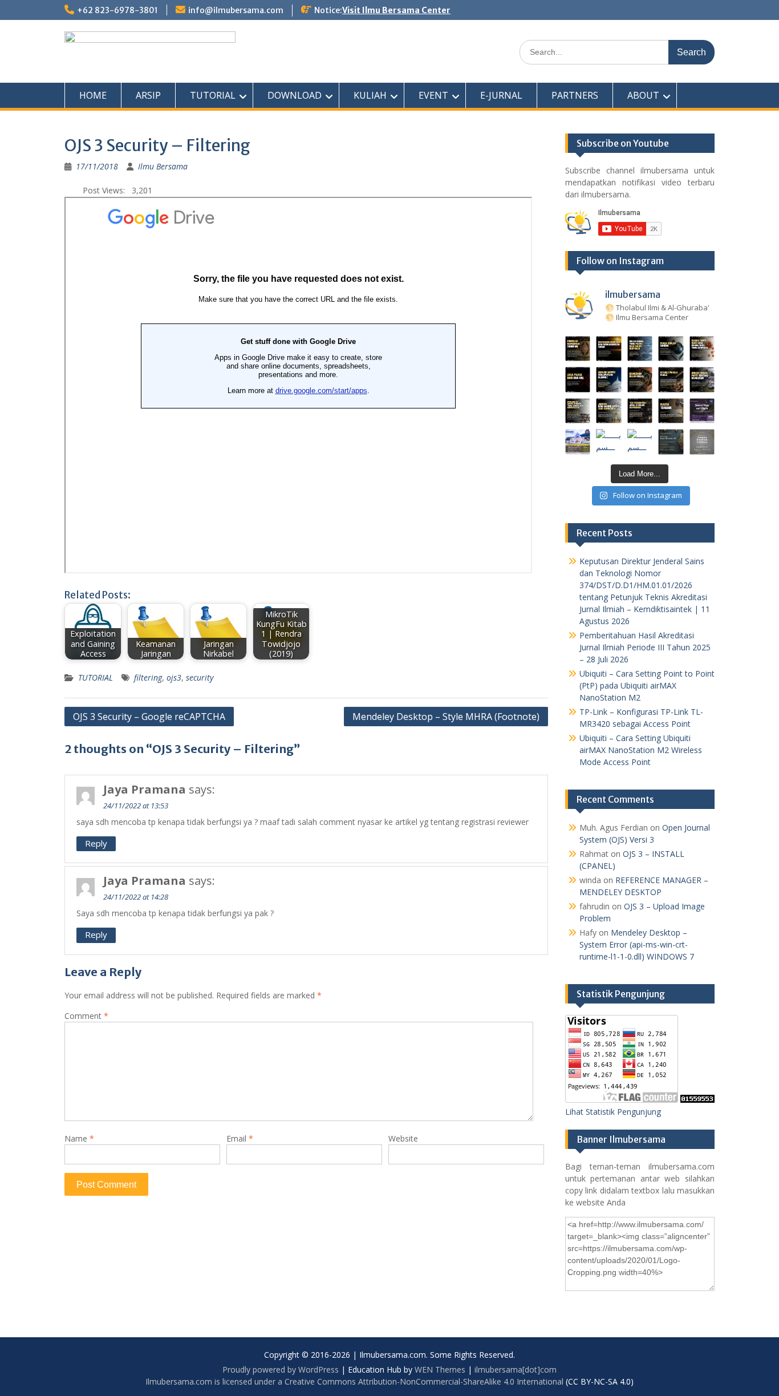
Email (239, 1138)
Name (79, 1138)
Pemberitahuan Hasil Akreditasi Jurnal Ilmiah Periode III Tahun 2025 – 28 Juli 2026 (645, 647)
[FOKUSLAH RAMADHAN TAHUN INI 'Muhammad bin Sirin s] (578, 349)
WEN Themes (440, 1369)
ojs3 (174, 677)
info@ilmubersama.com (235, 10)
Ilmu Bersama (163, 166)
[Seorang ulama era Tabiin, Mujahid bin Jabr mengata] (578, 380)
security (199, 677)
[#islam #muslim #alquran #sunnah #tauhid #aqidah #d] (671, 442)
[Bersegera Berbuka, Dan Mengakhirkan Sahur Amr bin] (609, 349)
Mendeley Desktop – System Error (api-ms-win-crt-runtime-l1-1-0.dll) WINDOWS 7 (636, 944)
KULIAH (370, 95)
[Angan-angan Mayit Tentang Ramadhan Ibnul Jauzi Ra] (702, 380)
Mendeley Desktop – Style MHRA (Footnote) (445, 716)
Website (403, 1138)
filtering (148, 677)
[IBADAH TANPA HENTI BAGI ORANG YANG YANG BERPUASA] (702, 349)
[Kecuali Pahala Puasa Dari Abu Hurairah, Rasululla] (671, 380)
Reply (96, 843)
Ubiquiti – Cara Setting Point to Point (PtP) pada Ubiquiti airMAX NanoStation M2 (647, 685)
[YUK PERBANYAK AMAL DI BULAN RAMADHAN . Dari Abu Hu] (640, 411)
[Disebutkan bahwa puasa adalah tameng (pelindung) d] (671, 349)
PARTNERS (574, 95)
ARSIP (148, 95)
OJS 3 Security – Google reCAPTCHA (149, 716)
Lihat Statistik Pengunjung (613, 1111)
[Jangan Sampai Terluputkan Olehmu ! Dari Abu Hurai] (609, 380)
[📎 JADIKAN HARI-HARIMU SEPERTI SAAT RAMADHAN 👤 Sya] (609, 411)
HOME (93, 95)
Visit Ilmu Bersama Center (396, 10)
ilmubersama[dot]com (515, 1369)
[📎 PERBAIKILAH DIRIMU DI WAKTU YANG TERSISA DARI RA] (578, 411)
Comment (86, 1015)
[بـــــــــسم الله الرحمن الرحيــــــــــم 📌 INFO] (702, 411)
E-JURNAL (501, 95)
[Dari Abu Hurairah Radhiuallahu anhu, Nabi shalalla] (640, 380)
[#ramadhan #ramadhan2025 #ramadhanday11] (640, 349)
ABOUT (643, 95)
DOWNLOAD (294, 95)
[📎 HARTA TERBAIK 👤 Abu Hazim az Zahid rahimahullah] (671, 411)
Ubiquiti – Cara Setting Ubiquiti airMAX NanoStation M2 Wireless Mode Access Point (640, 750)
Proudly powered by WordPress (280, 1369)
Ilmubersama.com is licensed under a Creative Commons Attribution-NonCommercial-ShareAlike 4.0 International (354, 1381)
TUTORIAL (213, 95)
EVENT (433, 95)
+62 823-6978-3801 (117, 10)
